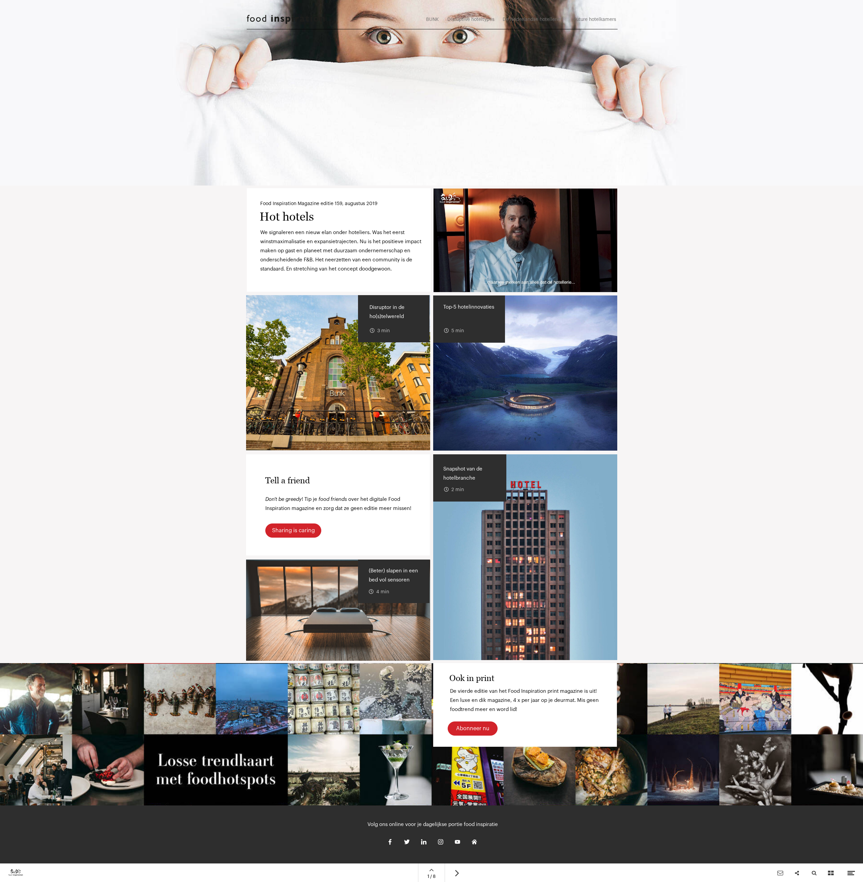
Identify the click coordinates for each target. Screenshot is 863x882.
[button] (525, 240)
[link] (593, 23)
